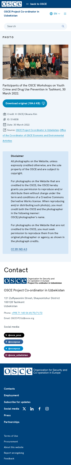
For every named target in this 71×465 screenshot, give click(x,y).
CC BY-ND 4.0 (19, 249)
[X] (24, 408)
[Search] (63, 26)
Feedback (9, 458)
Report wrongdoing (14, 452)
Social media (11, 408)
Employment (11, 395)
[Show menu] (65, 13)
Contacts (9, 388)
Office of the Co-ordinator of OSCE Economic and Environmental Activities (34, 135)
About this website (13, 447)
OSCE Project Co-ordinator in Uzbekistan (21, 13)
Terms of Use (11, 435)
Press (7, 415)
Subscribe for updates (17, 402)
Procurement (11, 441)
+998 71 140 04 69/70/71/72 (27, 312)
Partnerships (11, 422)
